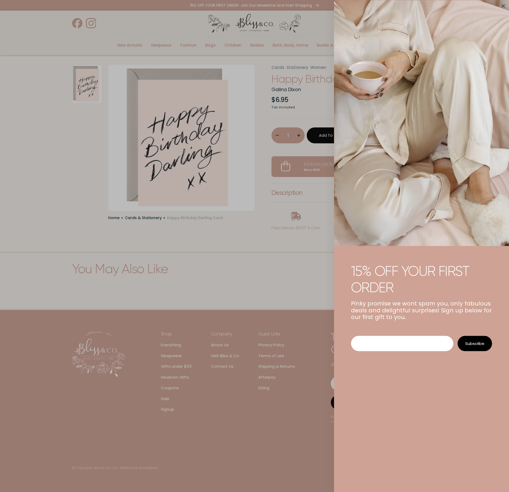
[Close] (503, 6)
